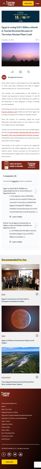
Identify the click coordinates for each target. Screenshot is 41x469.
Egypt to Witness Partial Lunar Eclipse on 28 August (18, 341)
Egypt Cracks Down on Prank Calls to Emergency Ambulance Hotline (15, 300)
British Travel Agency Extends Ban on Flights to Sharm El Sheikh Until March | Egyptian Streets (17, 225)
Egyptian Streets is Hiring (10, 412)
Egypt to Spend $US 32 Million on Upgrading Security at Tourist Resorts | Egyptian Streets (17, 190)
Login (37, 3)
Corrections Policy (7, 436)
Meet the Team (7, 409)
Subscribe (28, 3)
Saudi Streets (6, 439)
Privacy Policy (6, 427)
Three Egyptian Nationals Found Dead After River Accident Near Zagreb (18, 383)
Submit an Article (7, 424)
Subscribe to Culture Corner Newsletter (14, 418)
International (6, 377)
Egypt (3, 294)
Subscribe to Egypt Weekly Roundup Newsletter (17, 415)
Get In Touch (6, 421)
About (4, 406)
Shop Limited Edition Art (9, 403)
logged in (15, 181)
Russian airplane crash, (9, 112)
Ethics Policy (5, 430)
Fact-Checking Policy (8, 433)
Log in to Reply (17, 217)
